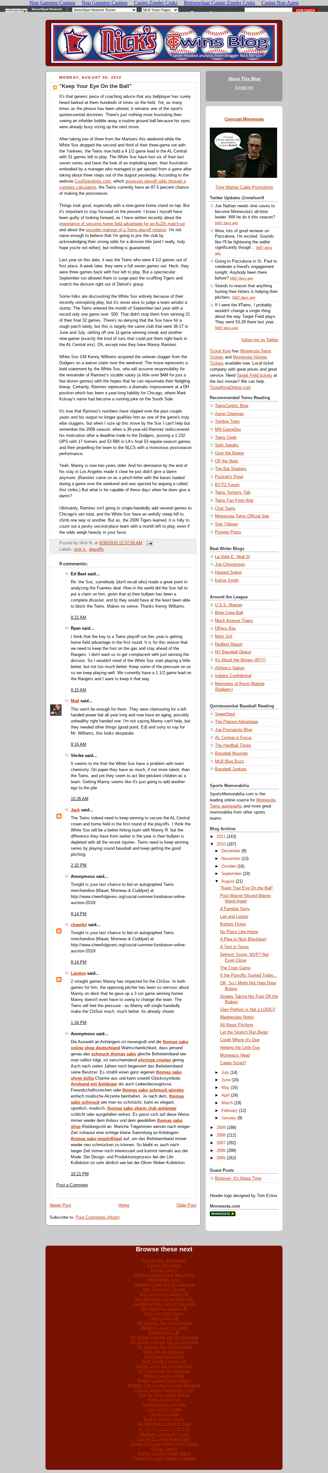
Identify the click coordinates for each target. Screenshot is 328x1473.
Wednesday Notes (237, 1017)
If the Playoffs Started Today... (248, 975)
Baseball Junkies (231, 769)
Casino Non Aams (164, 1265)
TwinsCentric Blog (231, 406)
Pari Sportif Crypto (164, 1409)
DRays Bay (225, 628)
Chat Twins (225, 508)
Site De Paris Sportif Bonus (164, 1394)
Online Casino (164, 1448)
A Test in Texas (234, 947)
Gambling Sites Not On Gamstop (164, 1284)
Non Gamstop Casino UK (164, 1308)
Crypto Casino (164, 1270)
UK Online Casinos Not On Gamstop (164, 1337)
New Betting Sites (164, 1279)
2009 (221, 1127)
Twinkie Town (227, 421)
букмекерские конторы (164, 1404)
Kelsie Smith (227, 580)
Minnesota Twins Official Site (242, 516)
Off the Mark (226, 461)
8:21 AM (78, 617)
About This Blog (244, 79)
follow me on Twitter (260, 340)
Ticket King (220, 351)
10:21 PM (80, 1174)
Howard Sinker (228, 572)
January (228, 1118)
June (225, 1080)
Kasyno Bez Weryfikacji (164, 1260)
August (227, 881)
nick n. (80, 549)
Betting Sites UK (164, 1332)
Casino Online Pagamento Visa (164, 1390)
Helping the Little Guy (240, 1047)
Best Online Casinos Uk (164, 1361)
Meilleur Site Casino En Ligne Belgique (164, 1385)
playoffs (96, 549)
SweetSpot (225, 714)
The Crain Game (235, 968)
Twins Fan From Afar (234, 500)
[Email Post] (149, 543)
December (230, 851)
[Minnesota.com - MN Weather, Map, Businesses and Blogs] (222, 1215)
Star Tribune (226, 524)
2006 (221, 1150)
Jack (75, 810)
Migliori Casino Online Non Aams (164, 1274)
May (225, 1087)
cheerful (79, 925)
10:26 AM (79, 799)
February (229, 1110)
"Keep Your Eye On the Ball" (95, 86)
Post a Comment (72, 1185)
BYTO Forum (227, 485)
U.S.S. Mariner (228, 605)
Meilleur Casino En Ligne (164, 1327)
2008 (221, 1135)
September (231, 873)
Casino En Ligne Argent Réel (164, 1439)
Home (124, 1205)
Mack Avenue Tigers (234, 620)
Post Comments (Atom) (97, 1217)
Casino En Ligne (164, 1414)
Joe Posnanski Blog (233, 730)
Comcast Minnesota (244, 119)
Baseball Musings (231, 753)
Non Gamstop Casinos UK (164, 1294)
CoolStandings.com (93, 181)
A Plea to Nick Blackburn (243, 939)
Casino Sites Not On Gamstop (164, 1366)
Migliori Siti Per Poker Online (164, 1453)
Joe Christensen (230, 564)
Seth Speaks (227, 445)
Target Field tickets (254, 375)
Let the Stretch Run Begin (244, 1032)
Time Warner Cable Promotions (244, 187)
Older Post (186, 1205)
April (225, 1095)
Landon (78, 973)
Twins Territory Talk (233, 492)
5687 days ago (226, 223)
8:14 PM (78, 914)
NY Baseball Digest (233, 652)
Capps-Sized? (233, 1063)
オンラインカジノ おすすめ (164, 1428)
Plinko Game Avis (164, 1399)
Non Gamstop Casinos (164, 1289)
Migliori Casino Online (164, 1375)
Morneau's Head (235, 1055)
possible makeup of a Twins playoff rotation (126, 230)
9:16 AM (78, 744)
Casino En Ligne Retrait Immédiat (164, 1458)
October (228, 866)
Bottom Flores (233, 924)
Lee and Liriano (234, 916)
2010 (221, 844)
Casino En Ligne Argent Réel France (164, 1443)
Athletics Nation (229, 668)
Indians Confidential (233, 675)
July (225, 1072)
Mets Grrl (223, 636)
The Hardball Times (233, 745)
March (227, 1103)
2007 (221, 1143)
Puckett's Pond (229, 477)
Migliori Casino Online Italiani (164, 1380)
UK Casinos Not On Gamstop (164, 1322)
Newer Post (60, 1205)
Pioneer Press (228, 532)
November (230, 858)
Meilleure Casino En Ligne (164, 1434)
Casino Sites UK (164, 1318)
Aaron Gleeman (229, 414)
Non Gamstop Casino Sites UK (164, 1298)
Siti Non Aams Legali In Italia (164, 1423)
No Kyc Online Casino (164, 1418)
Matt (75, 701)
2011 (221, 836)
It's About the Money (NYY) (240, 660)
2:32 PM (78, 865)
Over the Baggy (229, 453)
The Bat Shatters (231, 469)
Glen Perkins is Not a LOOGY (248, 1009)
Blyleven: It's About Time (238, 1178)
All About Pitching (236, 1025)
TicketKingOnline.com (230, 387)
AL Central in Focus (233, 738)
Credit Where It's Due (239, 1040)
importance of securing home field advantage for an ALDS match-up (122, 224)
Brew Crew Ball (229, 612)
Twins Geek (226, 437)
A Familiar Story (235, 909)
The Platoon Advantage (236, 722)
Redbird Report (228, 644)
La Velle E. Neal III (232, 557)
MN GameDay (228, 429)
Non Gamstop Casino (164, 1313)
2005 (221, 1158)
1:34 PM (78, 1022)
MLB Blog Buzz (229, 761)
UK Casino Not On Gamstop (164, 1370)
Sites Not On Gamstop (164, 1351)
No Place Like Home (239, 932)
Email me (244, 87)
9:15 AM (78, 690)
